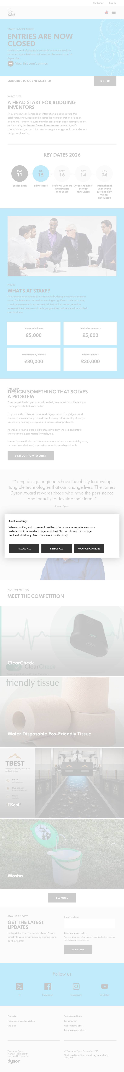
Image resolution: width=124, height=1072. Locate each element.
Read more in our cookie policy (50, 535)
